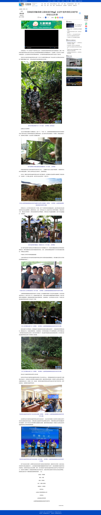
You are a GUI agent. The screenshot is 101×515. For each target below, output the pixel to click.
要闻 (45, 3)
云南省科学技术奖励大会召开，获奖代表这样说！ (74, 32)
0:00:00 (28, 47)
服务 (54, 5)
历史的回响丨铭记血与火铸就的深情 (73, 45)
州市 (79, 3)
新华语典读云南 (59, 5)
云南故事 (64, 5)
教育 (42, 5)
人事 (62, 3)
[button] (25, 47)
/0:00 (30, 47)
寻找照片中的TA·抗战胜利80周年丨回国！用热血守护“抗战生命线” (74, 50)
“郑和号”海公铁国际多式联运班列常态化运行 (74, 47)
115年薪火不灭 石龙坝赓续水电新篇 (73, 37)
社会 (45, 5)
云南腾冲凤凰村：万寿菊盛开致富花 (73, 75)
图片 (48, 5)
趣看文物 (75, 5)
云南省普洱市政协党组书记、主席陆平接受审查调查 (74, 53)
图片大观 (70, 56)
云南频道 (20, 9)
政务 (59, 3)
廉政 (65, 3)
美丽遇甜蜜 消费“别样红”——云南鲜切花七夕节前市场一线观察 (74, 43)
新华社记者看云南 (53, 3)
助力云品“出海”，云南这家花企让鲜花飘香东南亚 (74, 29)
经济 (51, 5)
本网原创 (70, 21)
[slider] (54, 47)
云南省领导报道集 (70, 3)
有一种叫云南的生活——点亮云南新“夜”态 (74, 84)
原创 (48, 3)
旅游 (76, 3)
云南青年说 (70, 5)
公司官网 (33, 4)
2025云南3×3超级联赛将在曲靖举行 (73, 35)
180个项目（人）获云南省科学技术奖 (73, 34)
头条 (42, 3)
